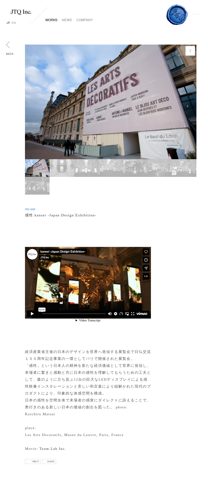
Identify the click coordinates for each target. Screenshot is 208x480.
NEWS (67, 20)
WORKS (51, 20)
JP (8, 23)
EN (14, 23)
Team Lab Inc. (52, 449)
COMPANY (84, 20)
